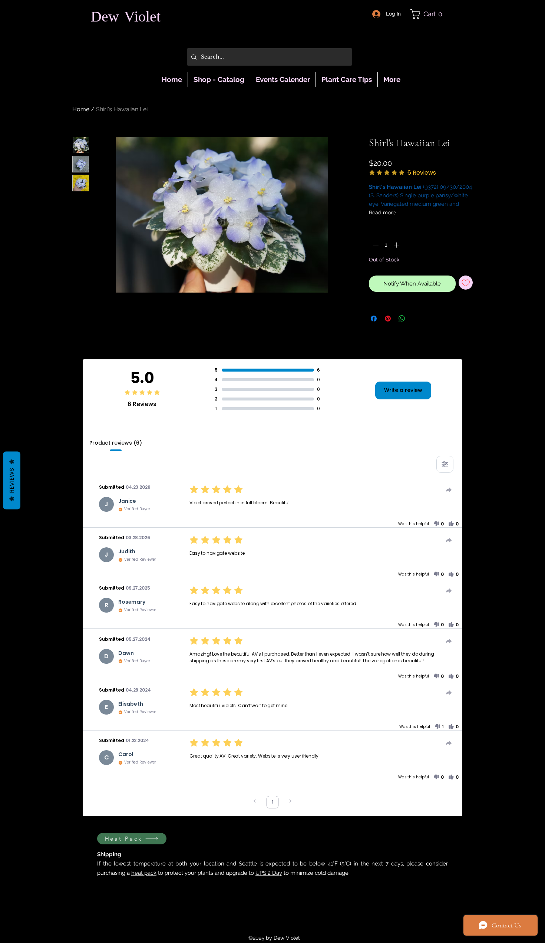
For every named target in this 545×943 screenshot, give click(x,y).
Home (80, 109)
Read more (382, 212)
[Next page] (290, 802)
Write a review (403, 390)
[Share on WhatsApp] (401, 318)
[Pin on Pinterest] (387, 318)
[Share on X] (416, 318)
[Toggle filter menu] (444, 464)
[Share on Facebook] (373, 318)
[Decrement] (375, 245)
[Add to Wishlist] (466, 283)
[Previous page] (255, 802)
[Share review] (449, 489)
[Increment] (397, 245)
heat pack (143, 873)
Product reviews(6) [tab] (115, 442)
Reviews (11, 480)
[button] (429, 14)
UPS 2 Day (268, 873)
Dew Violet (126, 18)
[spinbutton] (386, 245)
